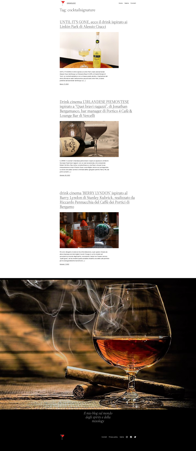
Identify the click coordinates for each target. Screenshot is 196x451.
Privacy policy (113, 437)
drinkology (71, 3)
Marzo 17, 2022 (64, 84)
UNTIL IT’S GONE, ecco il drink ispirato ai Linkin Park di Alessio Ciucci (93, 24)
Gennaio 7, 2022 (64, 264)
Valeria (122, 437)
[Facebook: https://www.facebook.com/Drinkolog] (131, 437)
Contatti (104, 437)
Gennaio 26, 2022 (65, 175)
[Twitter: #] (135, 437)
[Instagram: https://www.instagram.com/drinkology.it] (127, 437)
